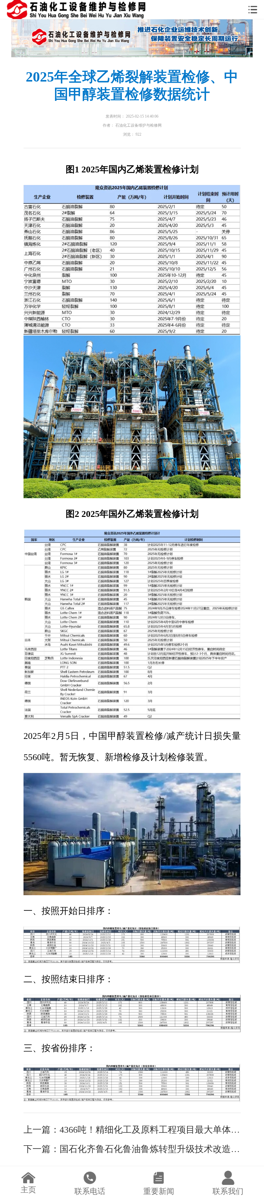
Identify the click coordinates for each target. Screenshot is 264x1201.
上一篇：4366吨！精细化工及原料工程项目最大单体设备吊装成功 (132, 1130)
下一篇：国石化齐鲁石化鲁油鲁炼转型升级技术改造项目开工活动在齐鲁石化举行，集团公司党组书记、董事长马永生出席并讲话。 (132, 1149)
